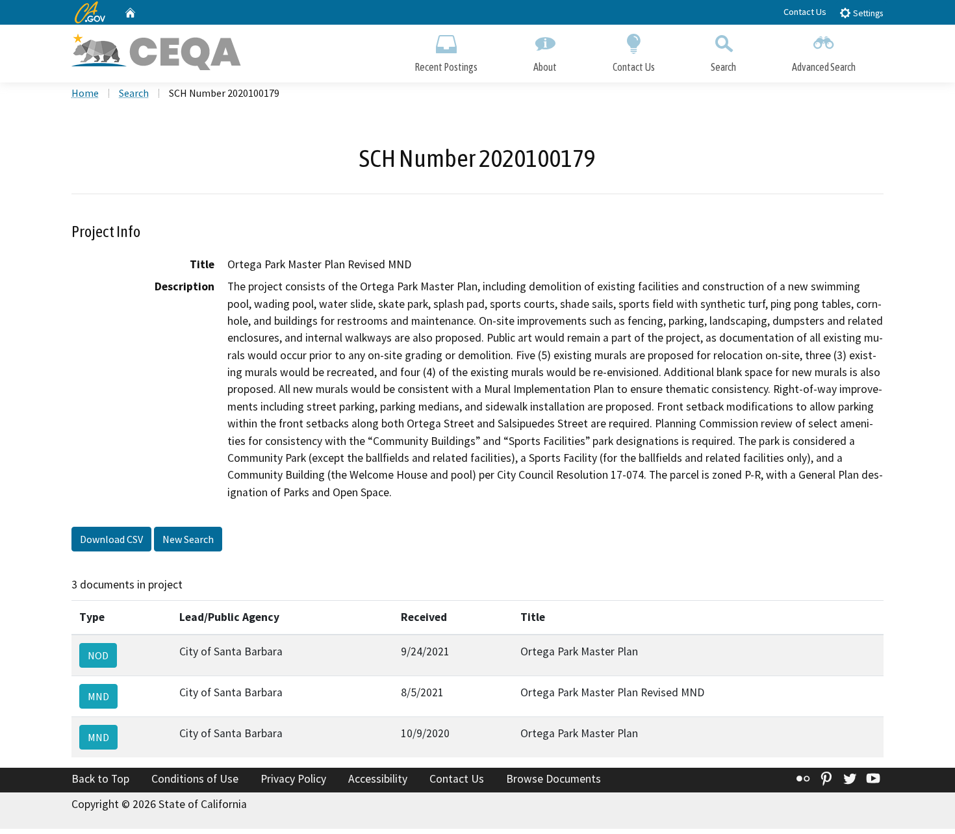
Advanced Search (824, 67)
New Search (188, 539)
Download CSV (111, 539)
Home (85, 92)
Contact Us (804, 12)
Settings (867, 13)
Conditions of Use (194, 779)
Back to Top (100, 779)
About (545, 67)
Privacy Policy (293, 779)
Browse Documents (553, 779)
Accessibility (377, 779)
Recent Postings (446, 67)
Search (723, 67)
